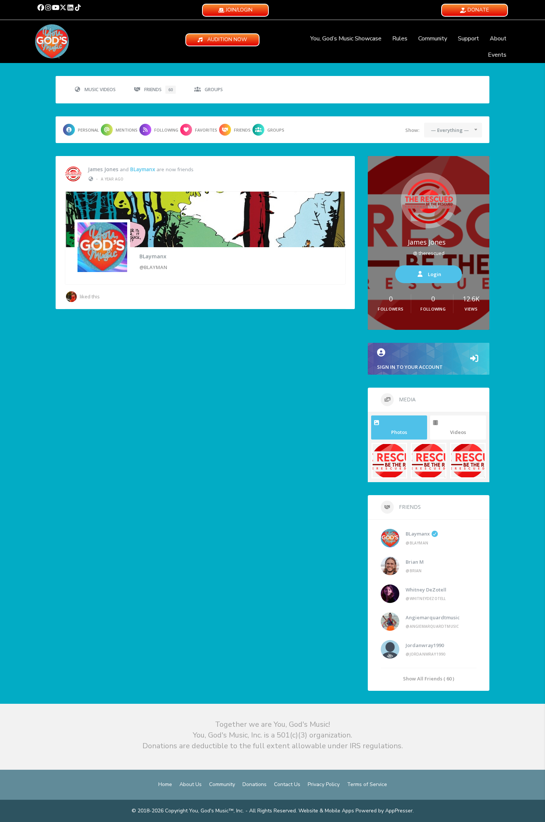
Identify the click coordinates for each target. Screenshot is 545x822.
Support (468, 38)
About (498, 38)
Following (166, 130)
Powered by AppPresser (384, 810)
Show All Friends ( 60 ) (428, 678)
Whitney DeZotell (426, 589)
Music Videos (100, 89)
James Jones (103, 169)
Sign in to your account (410, 367)
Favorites (206, 130)
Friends (158, 89)
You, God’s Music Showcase (346, 38)
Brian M (415, 562)
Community (432, 38)
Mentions (127, 130)
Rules (399, 38)
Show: (412, 130)
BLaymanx (142, 169)
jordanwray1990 (425, 645)
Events (497, 55)
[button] (40, 7)
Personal (88, 130)
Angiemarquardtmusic (433, 617)
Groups (214, 89)
